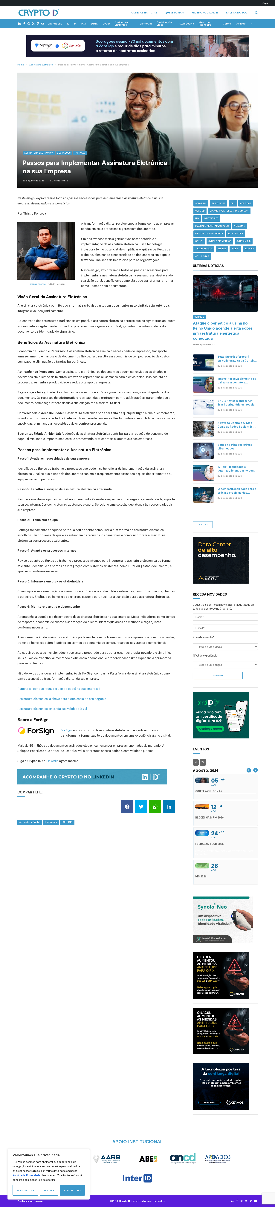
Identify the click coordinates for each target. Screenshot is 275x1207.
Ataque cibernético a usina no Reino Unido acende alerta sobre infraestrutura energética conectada (223, 331)
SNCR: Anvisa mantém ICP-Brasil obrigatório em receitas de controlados (237, 402)
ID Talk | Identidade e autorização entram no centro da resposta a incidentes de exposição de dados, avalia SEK (237, 468)
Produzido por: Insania (29, 1201)
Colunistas (202, 256)
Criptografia (55, 23)
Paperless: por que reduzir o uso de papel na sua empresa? (58, 689)
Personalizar (25, 1190)
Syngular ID (243, 241)
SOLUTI (199, 241)
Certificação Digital (164, 24)
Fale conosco (237, 12)
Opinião (241, 23)
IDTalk (94, 23)
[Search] (256, 12)
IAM (83, 23)
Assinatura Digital (29, 822)
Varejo (227, 23)
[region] (48, 1174)
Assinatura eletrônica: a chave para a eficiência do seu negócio (61, 699)
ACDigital (201, 203)
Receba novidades (205, 12)
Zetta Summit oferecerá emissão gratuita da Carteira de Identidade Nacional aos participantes (237, 358)
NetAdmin (239, 226)
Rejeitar (49, 1190)
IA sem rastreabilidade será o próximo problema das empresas (237, 491)
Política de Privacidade (26, 1175)
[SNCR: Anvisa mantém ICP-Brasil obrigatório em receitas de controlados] (203, 407)
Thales (222, 248)
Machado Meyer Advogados (212, 226)
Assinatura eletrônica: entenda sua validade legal (52, 709)
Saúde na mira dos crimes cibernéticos (235, 446)
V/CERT (235, 248)
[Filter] (203, 762)
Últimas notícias (144, 12)
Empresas (51, 822)
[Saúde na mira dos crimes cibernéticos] (203, 451)
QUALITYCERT (235, 233)
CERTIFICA (245, 203)
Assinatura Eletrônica (121, 24)
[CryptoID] (38, 12)
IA (75, 23)
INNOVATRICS (211, 218)
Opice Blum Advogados (209, 233)
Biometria (146, 23)
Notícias (80, 153)
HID (197, 218)
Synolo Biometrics (219, 241)
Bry (233, 203)
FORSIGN (67, 822)
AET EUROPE (218, 203)
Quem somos (174, 12)
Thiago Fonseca (37, 283)
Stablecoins (186, 23)
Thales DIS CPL (204, 248)
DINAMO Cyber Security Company (229, 210)
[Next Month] (255, 770)
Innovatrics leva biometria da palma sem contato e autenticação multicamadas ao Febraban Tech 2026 (237, 380)
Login (265, 2)
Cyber (106, 23)
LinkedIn (52, 761)
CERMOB (200, 210)
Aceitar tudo (72, 1190)
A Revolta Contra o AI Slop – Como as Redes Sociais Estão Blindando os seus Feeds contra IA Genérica (237, 425)
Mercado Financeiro (205, 24)
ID (68, 23)
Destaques (64, 153)
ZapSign (249, 248)
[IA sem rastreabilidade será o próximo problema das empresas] (203, 495)
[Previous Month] (249, 770)
